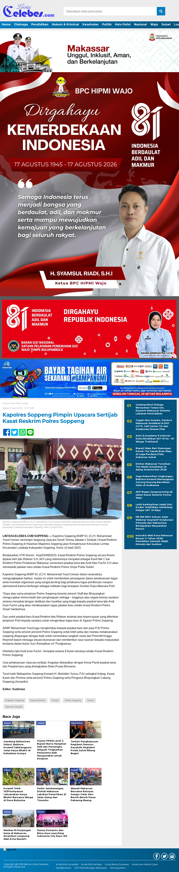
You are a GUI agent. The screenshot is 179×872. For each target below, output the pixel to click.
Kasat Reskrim (37, 700)
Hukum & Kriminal (65, 24)
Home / (6, 403)
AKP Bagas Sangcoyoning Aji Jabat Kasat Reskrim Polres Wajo (154, 494)
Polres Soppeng (73, 700)
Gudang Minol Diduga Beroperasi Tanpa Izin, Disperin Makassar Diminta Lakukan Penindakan (153, 409)
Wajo (154, 24)
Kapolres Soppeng (14, 700)
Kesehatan (91, 24)
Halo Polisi (123, 24)
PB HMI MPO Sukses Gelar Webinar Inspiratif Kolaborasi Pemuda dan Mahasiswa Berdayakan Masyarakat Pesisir (154, 522)
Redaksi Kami (63, 868)
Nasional (140, 24)
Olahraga (21, 24)
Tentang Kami (118, 868)
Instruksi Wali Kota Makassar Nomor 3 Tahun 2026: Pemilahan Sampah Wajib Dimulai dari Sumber (154, 540)
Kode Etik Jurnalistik (67, 864)
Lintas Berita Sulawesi (117, 864)
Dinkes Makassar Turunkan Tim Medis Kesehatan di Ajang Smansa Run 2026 (153, 466)
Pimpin (55, 700)
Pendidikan (39, 24)
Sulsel (166, 24)
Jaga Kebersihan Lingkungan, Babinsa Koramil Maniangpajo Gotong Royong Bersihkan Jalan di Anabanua (155, 481)
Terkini (90, 700)
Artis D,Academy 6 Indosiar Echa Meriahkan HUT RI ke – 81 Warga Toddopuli (155, 438)
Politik (107, 24)
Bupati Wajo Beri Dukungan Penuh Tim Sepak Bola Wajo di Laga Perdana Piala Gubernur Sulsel (154, 452)
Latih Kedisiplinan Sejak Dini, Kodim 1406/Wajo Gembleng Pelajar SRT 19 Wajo (154, 507)
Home (6, 24)
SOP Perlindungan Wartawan (90, 868)
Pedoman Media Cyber (145, 864)
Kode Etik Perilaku (91, 864)
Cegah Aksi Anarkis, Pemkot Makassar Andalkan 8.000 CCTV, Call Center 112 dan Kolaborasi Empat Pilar (154, 424)
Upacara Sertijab (13, 706)
